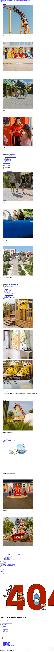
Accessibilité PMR (14, 284)
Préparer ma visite (6, 163)
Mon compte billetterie (25, 0)
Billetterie (2, 561)
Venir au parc (8, 290)
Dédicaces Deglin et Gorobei (11, 556)
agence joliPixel (20, 647)
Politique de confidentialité (8, 645)
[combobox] (27, 638)
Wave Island (18, 0)
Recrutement (5, 629)
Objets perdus (5, 631)
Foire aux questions (9, 295)
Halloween (7, 558)
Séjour (4, 298)
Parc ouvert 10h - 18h (10, 0)
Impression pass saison (10, 297)
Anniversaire (11, 286)
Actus (4, 441)
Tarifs (6, 289)
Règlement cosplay (7, 644)
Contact (4, 626)
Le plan (6, 158)
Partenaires (5, 627)
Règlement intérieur (7, 643)
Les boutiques (8, 159)
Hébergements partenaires (10, 440)
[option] (28, 569)
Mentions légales (6, 642)
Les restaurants (12, 154)
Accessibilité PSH (9, 293)
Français (4, 637)
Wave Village (5, 400)
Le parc (4, 4)
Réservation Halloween (17, 554)
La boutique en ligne (15, 155)
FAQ (6, 285)
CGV (4, 640)
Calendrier (9, 171)
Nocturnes (7, 557)
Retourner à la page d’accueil (6, 623)
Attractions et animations (10, 157)
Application (10, 287)
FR (5, 563)
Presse (4, 630)
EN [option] (3, 569)
